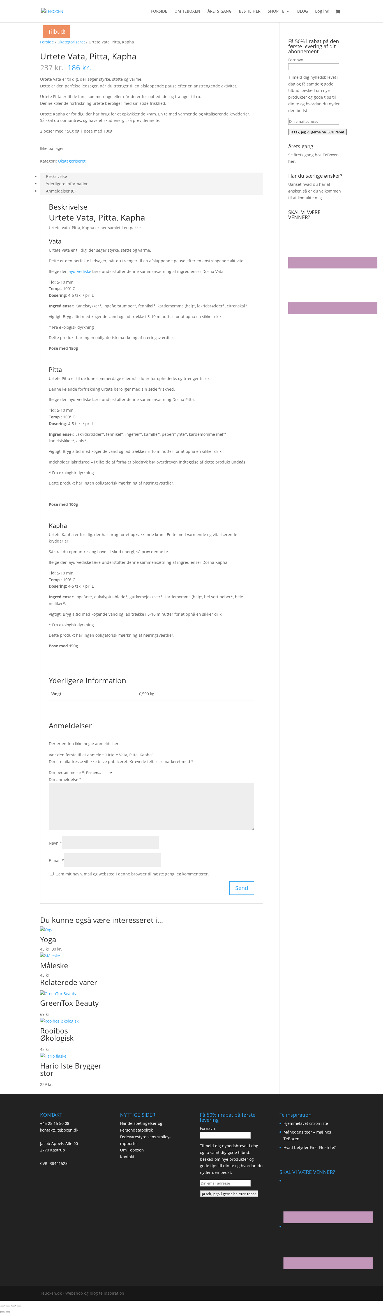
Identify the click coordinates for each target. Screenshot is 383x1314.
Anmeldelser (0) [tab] (60, 191)
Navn (55, 843)
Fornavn (295, 59)
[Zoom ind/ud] (2, 1305)
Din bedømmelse (66, 772)
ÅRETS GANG (219, 11)
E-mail (56, 860)
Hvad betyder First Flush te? (309, 1147)
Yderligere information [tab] (67, 183)
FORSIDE (159, 11)
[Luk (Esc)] (19, 1305)
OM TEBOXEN (187, 11)
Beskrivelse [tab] (56, 176)
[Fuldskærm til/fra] (8, 1305)
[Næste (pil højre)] (8, 1312)
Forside (47, 42)
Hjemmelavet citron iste (305, 1123)
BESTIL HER (249, 11)
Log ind (322, 11)
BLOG (302, 11)
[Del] (13, 1305)
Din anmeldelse (65, 779)
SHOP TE (276, 11)
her (291, 161)
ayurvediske (80, 271)
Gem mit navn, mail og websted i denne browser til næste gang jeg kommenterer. (132, 874)
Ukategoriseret (71, 42)
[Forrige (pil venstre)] (2, 1312)
